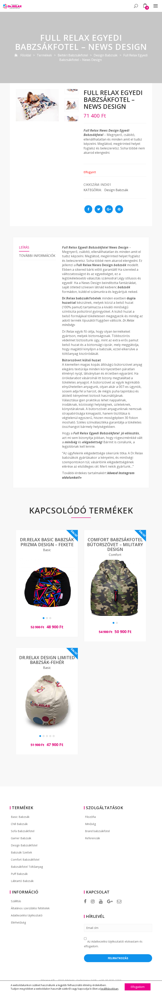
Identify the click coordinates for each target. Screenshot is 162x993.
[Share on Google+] (109, 209)
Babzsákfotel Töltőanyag (27, 867)
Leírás (24, 247)
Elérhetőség (18, 922)
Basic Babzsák (20, 817)
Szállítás (16, 901)
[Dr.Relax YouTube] (101, 901)
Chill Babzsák (19, 824)
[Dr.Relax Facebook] (85, 901)
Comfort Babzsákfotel (25, 859)
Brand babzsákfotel (97, 831)
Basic (47, 550)
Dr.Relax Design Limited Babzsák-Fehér (47, 659)
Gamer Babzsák (21, 838)
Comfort (115, 555)
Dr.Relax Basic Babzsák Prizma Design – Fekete (47, 541)
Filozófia (90, 817)
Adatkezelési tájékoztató (26, 915)
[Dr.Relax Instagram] (93, 901)
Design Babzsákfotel (24, 845)
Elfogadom (138, 987)
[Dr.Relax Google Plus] (110, 901)
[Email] (119, 901)
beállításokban (109, 988)
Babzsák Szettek (21, 852)
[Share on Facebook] (88, 209)
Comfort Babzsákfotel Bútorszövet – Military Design (115, 544)
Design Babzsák (116, 190)
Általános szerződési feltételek (30, 908)
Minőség (90, 824)
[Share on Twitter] (99, 209)
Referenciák (92, 838)
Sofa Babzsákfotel (22, 831)
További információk (37, 255)
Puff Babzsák (19, 874)
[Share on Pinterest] (119, 209)
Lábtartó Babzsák (22, 881)
